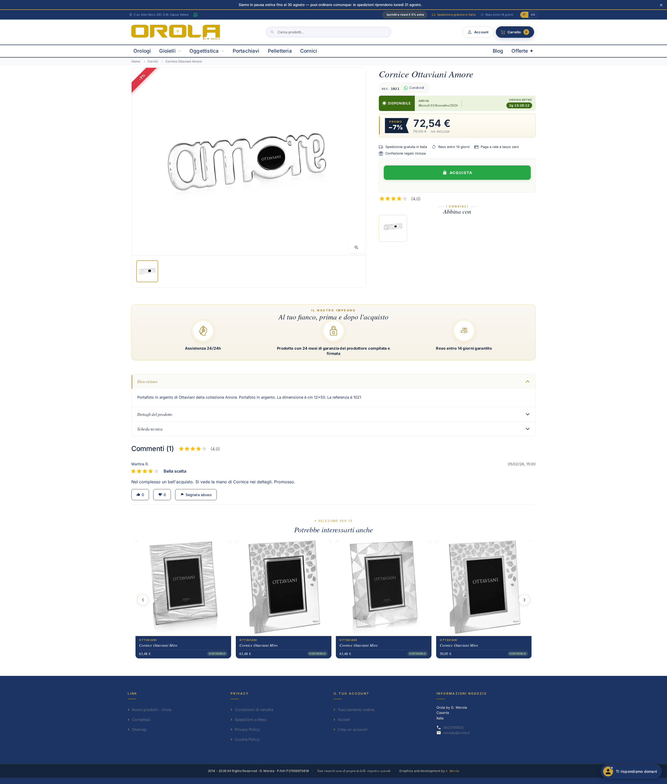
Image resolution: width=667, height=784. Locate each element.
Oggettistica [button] (204, 51)
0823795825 (453, 727)
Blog (498, 51)
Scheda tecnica (150, 428)
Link (132, 693)
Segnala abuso (196, 494)
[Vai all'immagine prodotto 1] (147, 271)
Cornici (308, 51)
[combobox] (328, 32)
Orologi (142, 51)
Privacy (240, 693)
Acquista (461, 172)
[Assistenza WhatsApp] (195, 15)
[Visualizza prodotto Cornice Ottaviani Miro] (183, 588)
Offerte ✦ (522, 51)
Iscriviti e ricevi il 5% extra (405, 14)
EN (533, 14)
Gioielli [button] (167, 51)
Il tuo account (351, 693)
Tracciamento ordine (356, 709)
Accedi (344, 719)
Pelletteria (280, 51)
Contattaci (141, 719)
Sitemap (139, 729)
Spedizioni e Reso (251, 719)
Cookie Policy (247, 739)
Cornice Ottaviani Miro (158, 645)
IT (524, 14)
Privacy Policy (247, 729)
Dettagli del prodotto (154, 414)
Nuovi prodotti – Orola (151, 709)
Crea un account (352, 729)
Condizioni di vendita (254, 709)
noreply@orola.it (456, 733)
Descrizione (147, 381)
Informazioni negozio (461, 693)
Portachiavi (246, 51)
